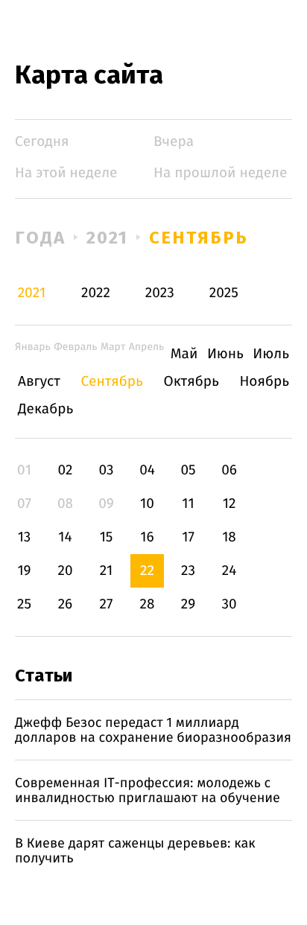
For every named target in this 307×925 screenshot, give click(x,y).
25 (24, 604)
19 (24, 570)
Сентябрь (198, 237)
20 (64, 570)
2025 (223, 293)
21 (106, 570)
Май (184, 354)
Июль (271, 354)
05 (187, 470)
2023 (159, 293)
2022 (95, 293)
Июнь (225, 354)
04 (147, 470)
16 (147, 537)
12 (229, 503)
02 (64, 470)
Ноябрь (264, 381)
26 (65, 604)
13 (24, 537)
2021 (107, 237)
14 (65, 537)
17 (188, 537)
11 (188, 503)
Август (39, 381)
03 (105, 470)
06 (229, 470)
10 (147, 503)
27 (106, 604)
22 (147, 570)
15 (106, 537)
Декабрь (45, 409)
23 (188, 570)
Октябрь (191, 381)
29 (188, 604)
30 (228, 604)
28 (147, 604)
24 (229, 570)
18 (229, 537)
